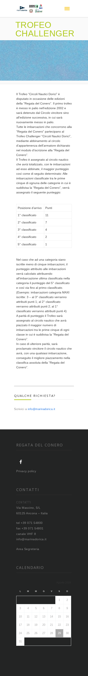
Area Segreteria (27, 549)
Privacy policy (26, 471)
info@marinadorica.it (41, 409)
